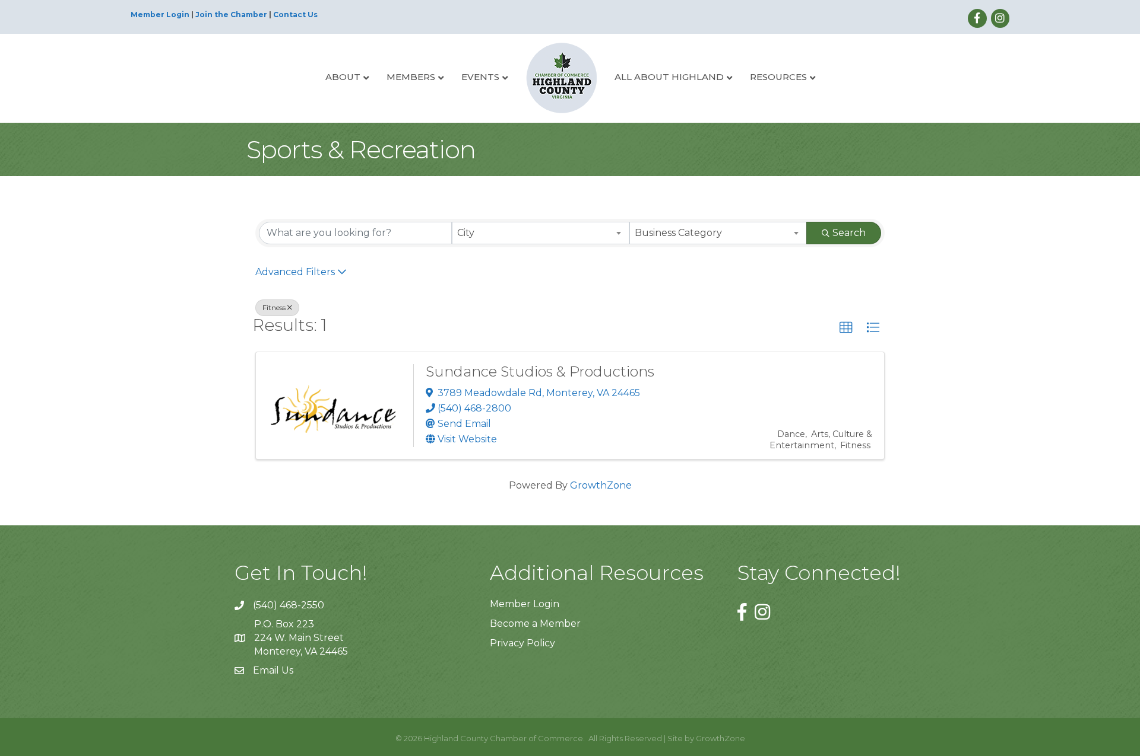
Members (411, 76)
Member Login (160, 14)
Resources (778, 76)
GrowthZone (601, 485)
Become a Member (535, 623)
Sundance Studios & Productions (540, 371)
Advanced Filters (295, 271)
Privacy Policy (522, 643)
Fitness (274, 307)
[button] (846, 328)
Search (849, 232)
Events (480, 76)
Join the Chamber (231, 14)
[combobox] (540, 233)
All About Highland (669, 76)
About (342, 76)
